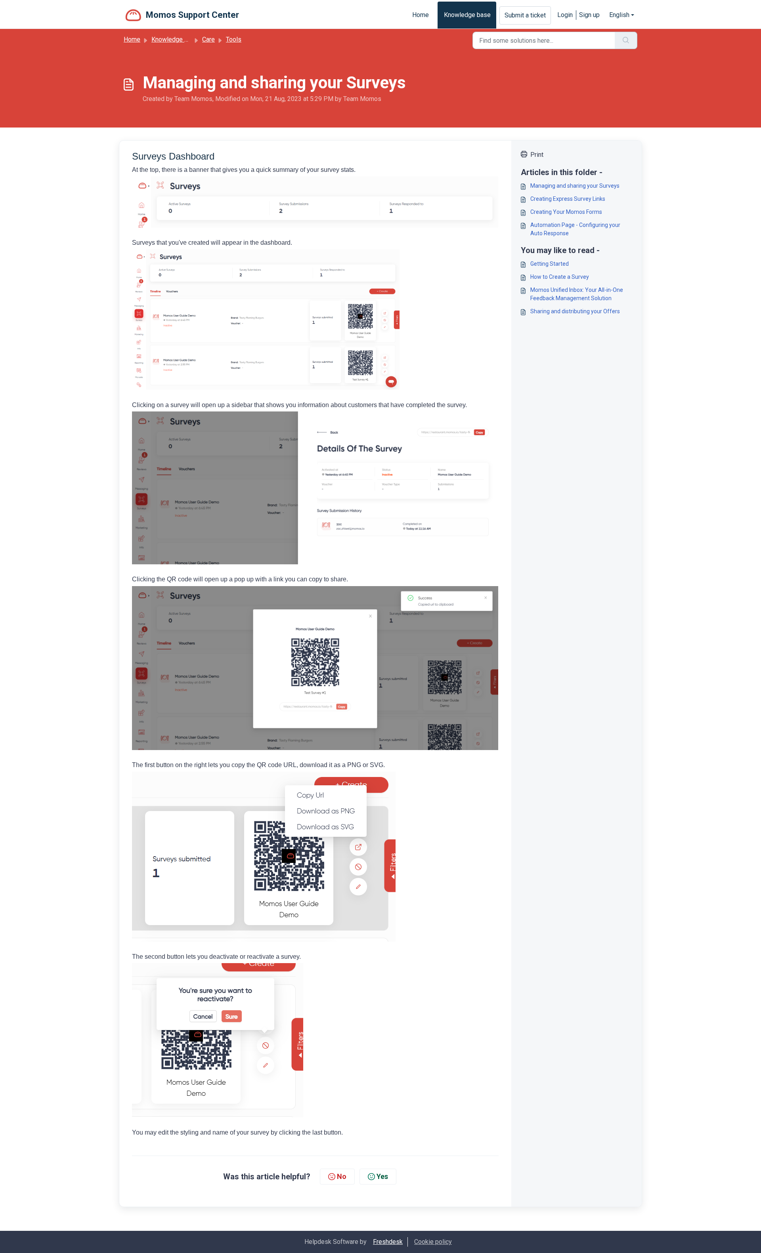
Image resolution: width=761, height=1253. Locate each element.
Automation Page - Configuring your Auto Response (575, 229)
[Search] (626, 40)
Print (536, 154)
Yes (382, 1176)
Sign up (589, 15)
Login (565, 15)
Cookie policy (433, 1241)
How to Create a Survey (559, 277)
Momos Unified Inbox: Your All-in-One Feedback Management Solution (576, 294)
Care (208, 39)
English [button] (619, 15)
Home (420, 15)
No (341, 1176)
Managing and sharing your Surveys (575, 186)
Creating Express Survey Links (567, 199)
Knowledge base (467, 15)
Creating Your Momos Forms (566, 212)
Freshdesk (388, 1241)
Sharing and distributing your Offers (575, 311)
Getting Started (549, 264)
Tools (233, 39)
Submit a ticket (525, 15)
